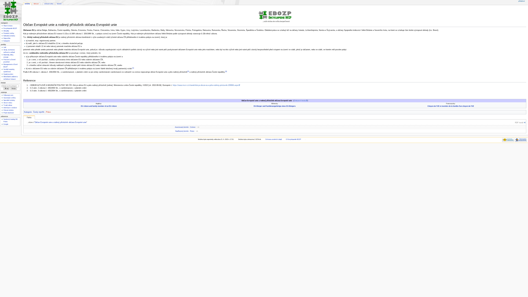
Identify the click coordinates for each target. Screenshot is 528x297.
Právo (48, 112)
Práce (192, 131)
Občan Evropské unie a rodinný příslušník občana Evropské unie (60, 122)
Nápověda (6, 38)
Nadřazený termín (182, 131)
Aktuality (6, 31)
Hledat (3, 83)
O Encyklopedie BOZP (293, 139)
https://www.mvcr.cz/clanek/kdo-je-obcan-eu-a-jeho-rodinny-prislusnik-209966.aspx (205, 85)
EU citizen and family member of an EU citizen (99, 106)
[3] (226, 71)
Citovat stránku (8, 110)
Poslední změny (8, 33)
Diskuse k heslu (300, 101)
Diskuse (36, 4)
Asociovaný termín (182, 127)
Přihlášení (521, 1)
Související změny (9, 98)
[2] (188, 71)
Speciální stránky (9, 100)
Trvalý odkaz (7, 105)
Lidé (4, 47)
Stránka (27, 4)
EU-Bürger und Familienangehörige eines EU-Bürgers (275, 106)
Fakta (29, 118)
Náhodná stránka (9, 36)
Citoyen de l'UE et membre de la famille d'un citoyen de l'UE (450, 106)
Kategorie (28, 112)
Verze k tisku (7, 103)
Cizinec (193, 127)
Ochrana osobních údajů (273, 139)
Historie (59, 4)
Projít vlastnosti (8, 113)
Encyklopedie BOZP (10, 28)
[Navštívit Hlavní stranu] (10, 10)
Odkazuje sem (8, 95)
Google (5, 124)
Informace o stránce (10, 107)
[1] (133, 68)
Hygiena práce (8, 74)
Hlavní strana (7, 26)
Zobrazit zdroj (48, 4)
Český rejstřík (38, 112)
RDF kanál (519, 123)
